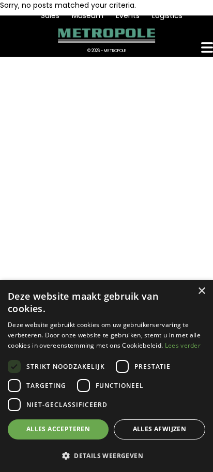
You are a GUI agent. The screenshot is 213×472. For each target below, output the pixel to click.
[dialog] (106, 376)
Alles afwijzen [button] (160, 429)
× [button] (201, 291)
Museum (87, 15)
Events (128, 15)
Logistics (167, 15)
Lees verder (183, 345)
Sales (50, 15)
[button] (106, 455)
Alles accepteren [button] (58, 429)
